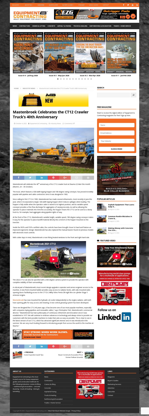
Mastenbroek (18, 300)
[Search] (133, 95)
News (15, 26)
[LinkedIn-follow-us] (114, 321)
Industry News (56, 123)
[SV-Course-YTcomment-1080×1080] (116, 194)
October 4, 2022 (21, 123)
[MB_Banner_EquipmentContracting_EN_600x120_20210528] (53, 105)
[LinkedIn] (137, 5)
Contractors (24, 26)
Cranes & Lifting (38, 26)
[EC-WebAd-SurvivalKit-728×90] (53, 338)
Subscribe (41, 5)
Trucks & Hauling (80, 26)
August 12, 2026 (114, 209)
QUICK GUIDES (53, 5)
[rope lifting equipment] (114, 304)
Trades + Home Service (122, 26)
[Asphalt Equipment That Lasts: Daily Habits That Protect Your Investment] (101, 207)
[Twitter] (128, 5)
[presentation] (15, 56)
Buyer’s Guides (68, 5)
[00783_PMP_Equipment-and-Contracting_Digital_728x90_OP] (95, 18)
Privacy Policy (76, 411)
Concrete (51, 26)
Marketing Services (114, 384)
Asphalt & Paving (64, 26)
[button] (57, 79)
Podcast (82, 5)
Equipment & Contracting (38, 123)
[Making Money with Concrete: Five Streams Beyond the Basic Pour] (101, 230)
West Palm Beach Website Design (59, 411)
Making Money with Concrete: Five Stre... (120, 229)
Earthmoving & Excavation (100, 26)
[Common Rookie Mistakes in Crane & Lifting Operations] (101, 218)
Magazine (15, 5)
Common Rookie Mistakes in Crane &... (120, 217)
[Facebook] (124, 5)
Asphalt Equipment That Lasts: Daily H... (121, 206)
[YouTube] (133, 5)
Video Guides (93, 5)
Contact (106, 5)
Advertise (28, 5)
